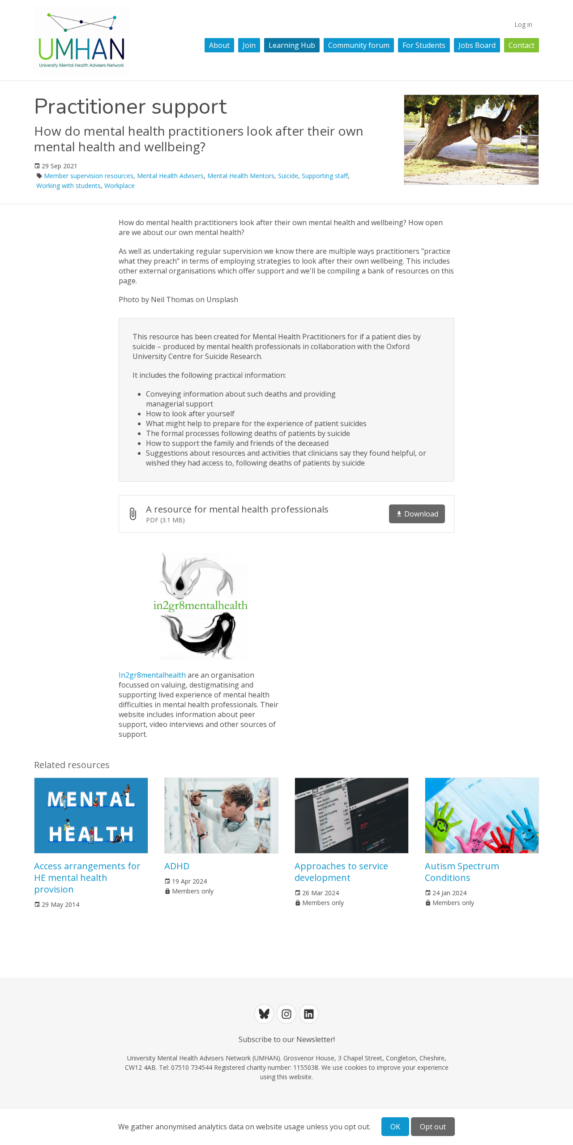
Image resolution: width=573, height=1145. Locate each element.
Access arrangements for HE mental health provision (87, 877)
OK (395, 1127)
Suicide (288, 175)
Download (421, 514)
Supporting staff (325, 175)
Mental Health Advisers (170, 175)
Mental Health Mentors (240, 175)
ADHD (176, 866)
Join (249, 45)
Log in (523, 24)
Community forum (358, 45)
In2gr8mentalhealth (152, 675)
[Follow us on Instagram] (286, 1013)
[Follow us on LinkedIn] (308, 1013)
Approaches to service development (341, 872)
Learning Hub (292, 45)
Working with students (68, 185)
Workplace (119, 185)
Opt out (433, 1127)
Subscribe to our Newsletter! (287, 1039)
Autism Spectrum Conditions (462, 872)
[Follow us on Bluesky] (264, 1013)
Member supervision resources (88, 175)
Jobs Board (477, 45)
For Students (423, 45)
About (219, 45)
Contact (522, 45)
